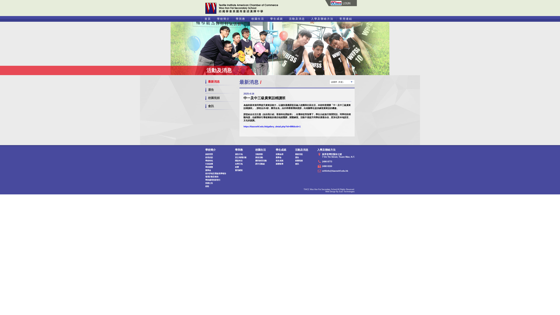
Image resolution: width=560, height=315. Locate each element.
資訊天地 (239, 154)
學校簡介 (223, 18)
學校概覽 (209, 167)
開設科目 (239, 161)
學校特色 (209, 161)
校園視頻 (214, 97)
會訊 (211, 106)
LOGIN (346, 3)
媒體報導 (279, 164)
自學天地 (239, 164)
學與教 (240, 18)
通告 (211, 89)
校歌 (207, 186)
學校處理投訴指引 (212, 180)
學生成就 (276, 18)
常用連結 (346, 18)
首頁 (208, 18)
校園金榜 (279, 154)
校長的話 (209, 157)
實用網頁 (239, 170)
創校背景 (209, 154)
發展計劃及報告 (212, 177)
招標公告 (209, 183)
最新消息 (214, 81)
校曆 (237, 167)
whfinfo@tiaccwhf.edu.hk (335, 171)
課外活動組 (260, 164)
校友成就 (279, 161)
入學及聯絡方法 (322, 18)
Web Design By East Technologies (340, 191)
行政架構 (209, 164)
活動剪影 (259, 154)
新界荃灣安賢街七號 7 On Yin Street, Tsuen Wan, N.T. (338, 155)
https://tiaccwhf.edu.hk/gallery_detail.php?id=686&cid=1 (272, 126)
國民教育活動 (261, 161)
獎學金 (208, 170)
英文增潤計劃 (240, 157)
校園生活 (257, 18)
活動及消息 (297, 18)
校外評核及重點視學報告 (215, 173)
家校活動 (259, 157)
